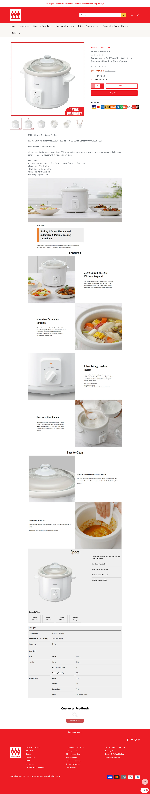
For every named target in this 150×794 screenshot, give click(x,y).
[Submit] (123, 15)
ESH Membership (73, 754)
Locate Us (30, 764)
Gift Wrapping (71, 758)
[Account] (132, 15)
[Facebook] (128, 739)
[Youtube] (132, 739)
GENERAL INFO (33, 747)
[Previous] (13, 79)
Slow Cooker (105, 47)
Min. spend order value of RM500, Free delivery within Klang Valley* (75, 3)
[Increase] (102, 86)
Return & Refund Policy (114, 754)
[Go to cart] (137, 15)
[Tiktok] (139, 739)
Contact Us (30, 758)
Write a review (75, 721)
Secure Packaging (73, 764)
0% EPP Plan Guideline (35, 768)
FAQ (28, 761)
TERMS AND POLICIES (115, 747)
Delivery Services (72, 751)
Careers (29, 754)
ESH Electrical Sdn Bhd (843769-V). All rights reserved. (42, 776)
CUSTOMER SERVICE (75, 747)
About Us (29, 751)
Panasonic (95, 47)
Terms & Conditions (112, 758)
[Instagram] (136, 739)
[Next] (82, 79)
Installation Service (73, 761)
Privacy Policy (110, 751)
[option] (47, 79)
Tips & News (71, 768)
